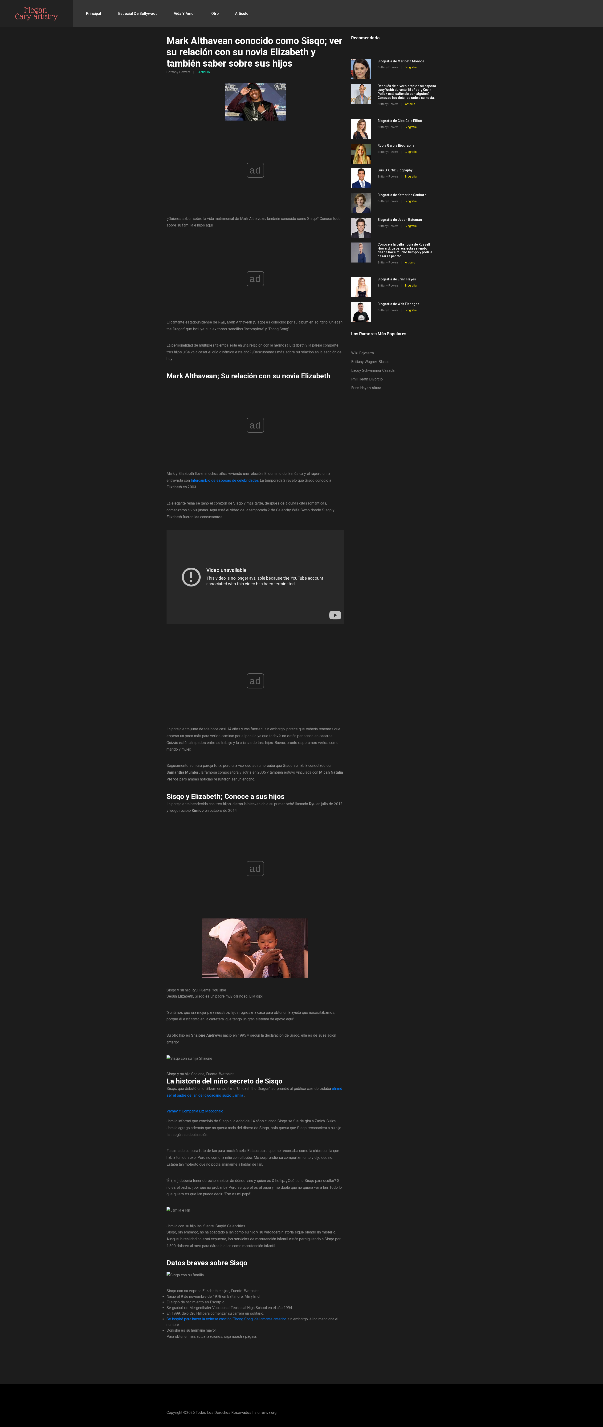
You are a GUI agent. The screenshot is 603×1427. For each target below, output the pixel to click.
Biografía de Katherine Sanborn (402, 195)
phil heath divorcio (367, 379)
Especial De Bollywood (138, 13)
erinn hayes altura (366, 388)
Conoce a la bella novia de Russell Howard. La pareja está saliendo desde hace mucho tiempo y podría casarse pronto (405, 250)
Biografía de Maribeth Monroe (401, 61)
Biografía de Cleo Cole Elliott (400, 121)
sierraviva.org (265, 1412)
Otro (215, 13)
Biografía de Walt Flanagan (398, 304)
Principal (93, 13)
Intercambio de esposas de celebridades (225, 480)
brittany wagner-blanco (370, 362)
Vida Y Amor (184, 13)
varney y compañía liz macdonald (195, 1111)
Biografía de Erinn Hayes (397, 279)
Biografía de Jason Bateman (400, 220)
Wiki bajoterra (362, 353)
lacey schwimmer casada (373, 370)
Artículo (242, 13)
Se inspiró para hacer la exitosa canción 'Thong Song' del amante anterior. (226, 1319)
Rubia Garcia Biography (396, 145)
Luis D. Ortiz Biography (395, 170)
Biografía (411, 67)
